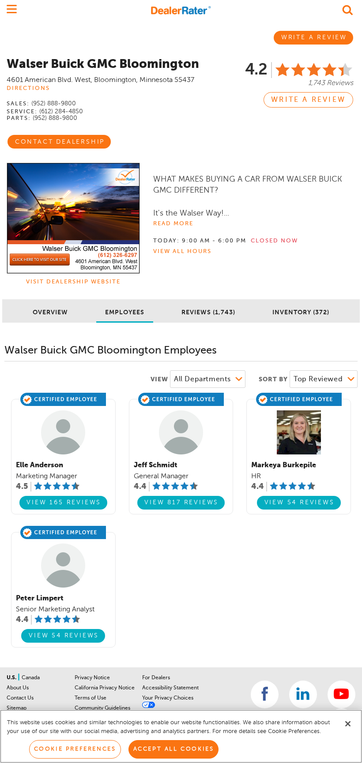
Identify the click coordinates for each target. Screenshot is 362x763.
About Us (18, 688)
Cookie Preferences (75, 749)
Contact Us (20, 698)
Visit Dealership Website (73, 282)
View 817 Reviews (181, 502)
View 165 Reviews (63, 502)
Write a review (308, 100)
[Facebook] (265, 694)
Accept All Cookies (173, 749)
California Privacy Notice (105, 688)
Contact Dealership (60, 142)
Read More (173, 224)
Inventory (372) (300, 312)
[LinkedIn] (303, 694)
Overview (50, 312)
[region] (181, 736)
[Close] (348, 723)
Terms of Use (90, 698)
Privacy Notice (92, 678)
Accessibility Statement (170, 688)
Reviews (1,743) (208, 312)
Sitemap (16, 708)
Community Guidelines (102, 708)
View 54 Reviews (299, 502)
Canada (31, 678)
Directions (28, 88)
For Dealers (156, 678)
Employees (124, 312)
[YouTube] (341, 694)
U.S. (12, 678)
